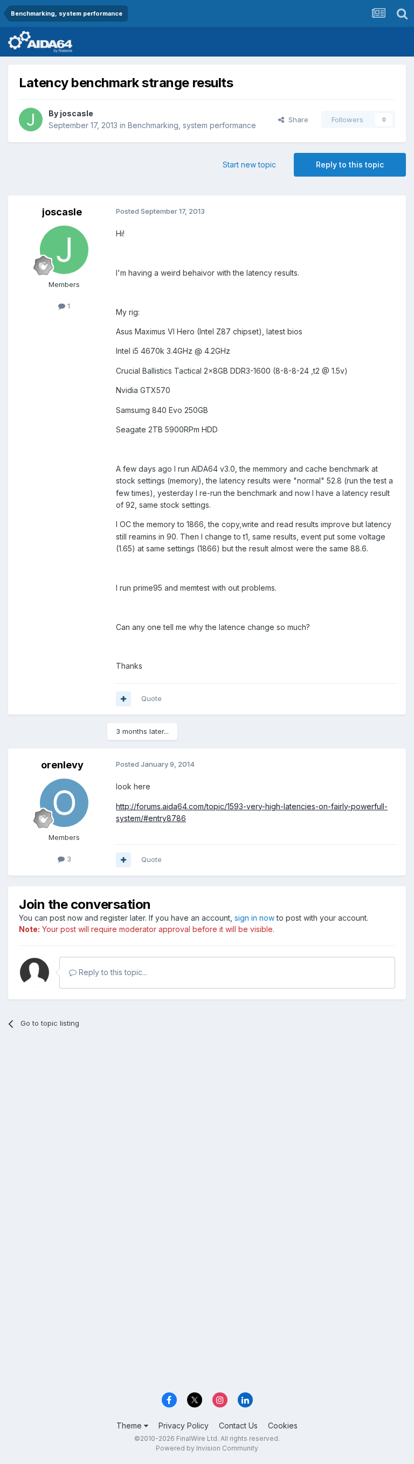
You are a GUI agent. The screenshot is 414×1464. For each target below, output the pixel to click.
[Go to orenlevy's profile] (64, 803)
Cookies (283, 1425)
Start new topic (249, 164)
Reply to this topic (350, 164)
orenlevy (62, 764)
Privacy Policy (183, 1425)
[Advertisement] (207, 1120)
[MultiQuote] (123, 698)
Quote (151, 698)
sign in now (254, 917)
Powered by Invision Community (207, 1448)
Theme (130, 1425)
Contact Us (238, 1425)
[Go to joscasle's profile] (31, 119)
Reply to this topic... (112, 972)
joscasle (76, 113)
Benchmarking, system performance (192, 125)
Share (296, 119)
